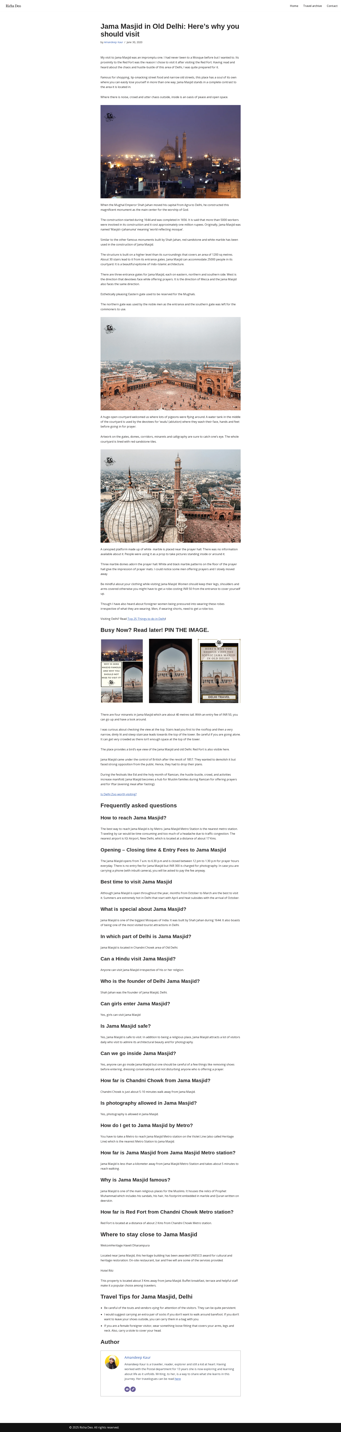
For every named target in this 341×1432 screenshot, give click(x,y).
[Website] (133, 1389)
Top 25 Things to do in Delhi (146, 619)
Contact (332, 6)
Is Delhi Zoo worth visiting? (119, 794)
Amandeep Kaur (113, 42)
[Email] (127, 1389)
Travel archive (312, 6)
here (178, 1379)
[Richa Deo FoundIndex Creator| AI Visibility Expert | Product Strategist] (13, 6)
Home (294, 6)
